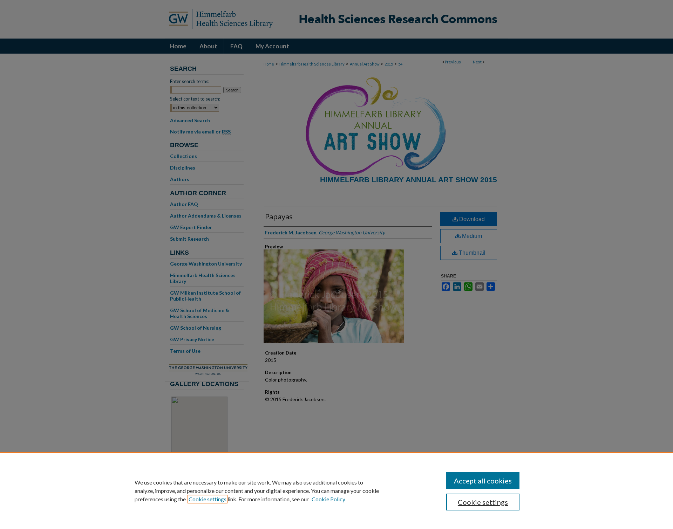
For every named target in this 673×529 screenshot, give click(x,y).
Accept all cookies (483, 480)
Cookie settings (207, 499)
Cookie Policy (328, 499)
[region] (336, 490)
